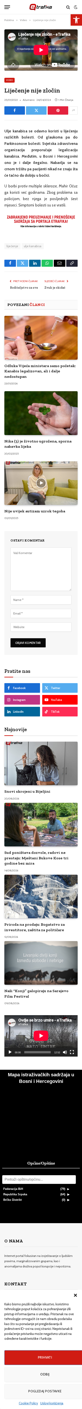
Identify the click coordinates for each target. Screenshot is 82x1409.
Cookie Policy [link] (28, 1403)
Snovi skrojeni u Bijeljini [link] (27, 791)
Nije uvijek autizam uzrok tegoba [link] (34, 511)
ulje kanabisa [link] (33, 246)
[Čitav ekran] (72, 1052)
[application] (41, 1035)
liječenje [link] (12, 246)
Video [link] (9, 80)
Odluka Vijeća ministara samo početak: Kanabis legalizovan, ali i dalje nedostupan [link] (40, 371)
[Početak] (10, 1052)
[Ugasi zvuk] (65, 1052)
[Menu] (7, 7)
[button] (75, 1295)
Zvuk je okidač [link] (54, 288)
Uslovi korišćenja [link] (51, 1403)
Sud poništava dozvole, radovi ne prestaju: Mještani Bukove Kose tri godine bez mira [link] (36, 858)
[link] (76, 20)
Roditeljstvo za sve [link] (24, 288)
